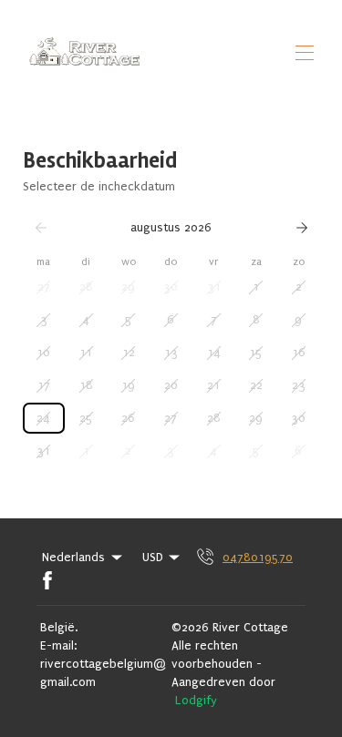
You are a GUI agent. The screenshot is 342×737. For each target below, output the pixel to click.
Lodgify (196, 700)
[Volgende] (302, 228)
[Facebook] (47, 580)
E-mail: (58, 645)
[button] (44, 286)
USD (152, 557)
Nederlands (73, 557)
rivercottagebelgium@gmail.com (103, 673)
